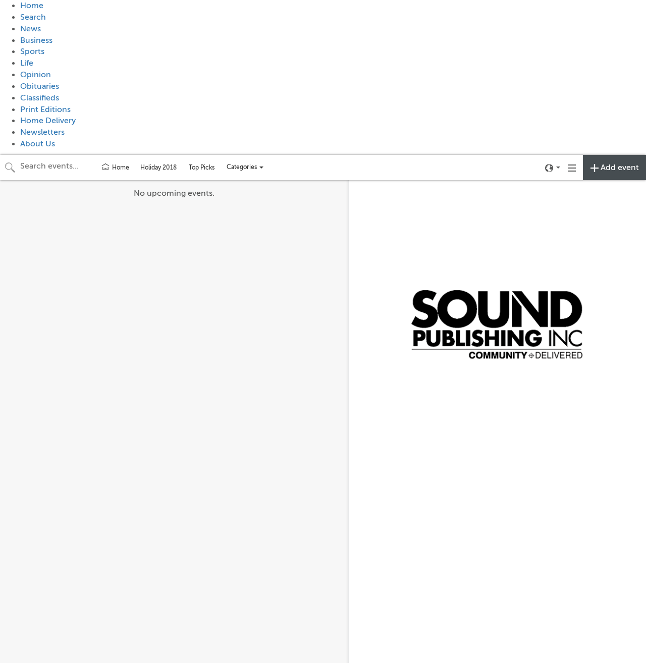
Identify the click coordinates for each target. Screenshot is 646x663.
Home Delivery (48, 120)
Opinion (35, 74)
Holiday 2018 (158, 167)
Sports (32, 51)
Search (33, 17)
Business (36, 40)
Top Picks (201, 167)
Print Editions (45, 109)
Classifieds (39, 97)
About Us (37, 143)
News (30, 28)
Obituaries (39, 86)
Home (31, 5)
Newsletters (42, 132)
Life (26, 63)
